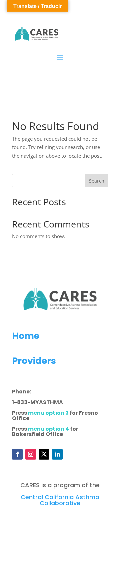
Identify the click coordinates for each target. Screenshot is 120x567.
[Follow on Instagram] (30, 454)
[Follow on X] (44, 454)
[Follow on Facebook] (17, 454)
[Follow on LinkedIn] (57, 454)
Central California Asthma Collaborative (60, 500)
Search (96, 181)
